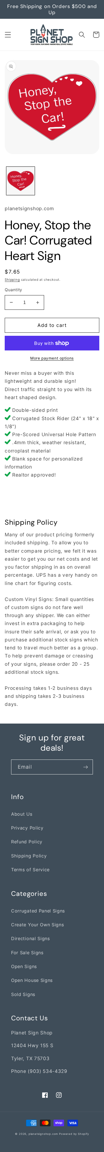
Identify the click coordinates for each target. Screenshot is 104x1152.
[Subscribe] (85, 767)
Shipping (12, 280)
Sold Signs (23, 994)
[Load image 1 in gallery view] (20, 181)
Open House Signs (32, 980)
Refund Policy (26, 841)
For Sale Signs (27, 952)
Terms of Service (30, 869)
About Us (21, 814)
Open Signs (24, 966)
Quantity (13, 289)
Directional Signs (30, 938)
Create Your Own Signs (37, 924)
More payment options (52, 358)
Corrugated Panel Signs (38, 911)
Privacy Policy (27, 828)
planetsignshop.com (43, 1133)
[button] (8, 35)
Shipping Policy (29, 856)
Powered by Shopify (74, 1133)
